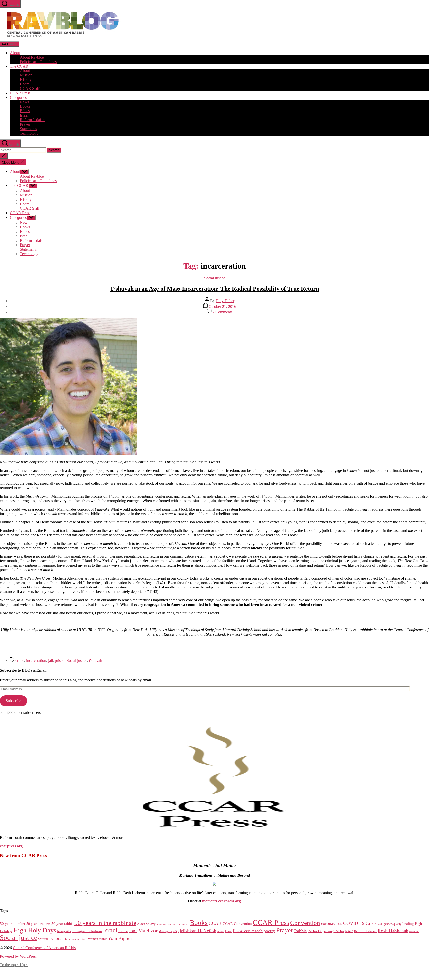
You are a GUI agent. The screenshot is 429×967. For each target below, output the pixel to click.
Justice (123, 931)
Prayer (25, 124)
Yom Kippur (120, 938)
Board (25, 84)
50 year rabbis (62, 924)
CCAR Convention (237, 924)
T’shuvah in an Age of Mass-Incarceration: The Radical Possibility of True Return (214, 288)
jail (50, 660)
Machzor (148, 930)
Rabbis (300, 930)
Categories (18, 97)
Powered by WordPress (18, 956)
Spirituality (45, 939)
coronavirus (331, 923)
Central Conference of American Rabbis (44, 948)
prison (60, 660)
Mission (26, 75)
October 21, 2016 (222, 306)
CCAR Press (20, 93)
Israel (24, 115)
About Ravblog (32, 57)
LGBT (133, 931)
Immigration (64, 931)
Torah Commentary (76, 938)
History (26, 79)
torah (59, 938)
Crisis (371, 923)
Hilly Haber (225, 301)
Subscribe (13, 701)
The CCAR (19, 66)
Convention (305, 922)
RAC (349, 931)
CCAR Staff (29, 88)
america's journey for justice (173, 923)
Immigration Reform (87, 931)
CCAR (215, 923)
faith (380, 924)
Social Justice (214, 278)
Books (25, 106)
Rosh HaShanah (393, 930)
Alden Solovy (146, 924)
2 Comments (222, 312)
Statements (28, 129)
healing (408, 924)
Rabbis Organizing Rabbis (326, 931)
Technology (29, 133)
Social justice (77, 660)
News (24, 102)
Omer (228, 931)
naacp (220, 931)
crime (19, 660)
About (15, 53)
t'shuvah (95, 660)
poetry (269, 931)
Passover (241, 930)
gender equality (392, 924)
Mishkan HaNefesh (198, 930)
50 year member (12, 924)
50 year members (38, 924)
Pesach (256, 931)
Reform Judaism (32, 120)
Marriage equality (169, 931)
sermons (414, 931)
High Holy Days (34, 930)
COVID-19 (354, 923)
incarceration (36, 660)
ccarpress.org (11, 846)
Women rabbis (97, 939)
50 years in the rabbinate (105, 922)
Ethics (25, 111)
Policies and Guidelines (38, 62)
